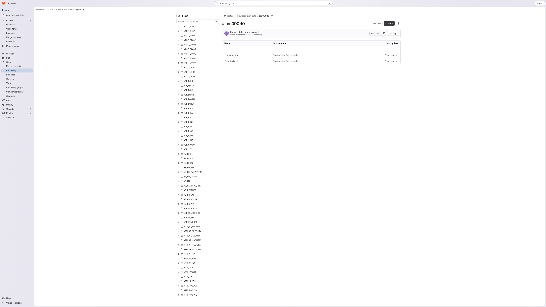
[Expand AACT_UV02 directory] (178, 72)
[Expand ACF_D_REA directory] (178, 104)
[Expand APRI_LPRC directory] (178, 267)
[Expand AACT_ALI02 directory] (178, 31)
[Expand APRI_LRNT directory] (178, 276)
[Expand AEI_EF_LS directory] (178, 158)
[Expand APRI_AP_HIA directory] (178, 254)
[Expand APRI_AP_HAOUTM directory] (178, 240)
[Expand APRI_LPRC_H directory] (178, 272)
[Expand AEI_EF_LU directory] (178, 163)
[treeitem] (198, 26)
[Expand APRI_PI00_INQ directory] (178, 295)
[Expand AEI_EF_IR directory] (178, 154)
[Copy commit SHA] (384, 33)
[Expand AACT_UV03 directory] (178, 76)
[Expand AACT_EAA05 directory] (178, 54)
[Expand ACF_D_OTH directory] (178, 99)
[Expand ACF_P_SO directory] (178, 131)
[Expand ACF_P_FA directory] (178, 113)
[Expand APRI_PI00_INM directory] (178, 290)
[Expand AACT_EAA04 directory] (178, 49)
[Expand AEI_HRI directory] (178, 181)
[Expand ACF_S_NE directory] (178, 140)
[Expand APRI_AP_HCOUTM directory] (178, 249)
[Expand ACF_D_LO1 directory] (178, 95)
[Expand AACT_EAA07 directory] (178, 63)
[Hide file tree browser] (178, 16)
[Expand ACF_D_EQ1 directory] (178, 85)
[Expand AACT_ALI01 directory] (178, 26)
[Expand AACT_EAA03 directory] (178, 44)
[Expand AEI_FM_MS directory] (178, 167)
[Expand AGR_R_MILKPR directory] (178, 222)
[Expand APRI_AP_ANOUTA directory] (178, 226)
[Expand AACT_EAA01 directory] (178, 35)
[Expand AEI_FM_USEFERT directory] (178, 176)
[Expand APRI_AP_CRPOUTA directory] (178, 231)
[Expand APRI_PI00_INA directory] (178, 286)
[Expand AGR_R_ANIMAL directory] (178, 217)
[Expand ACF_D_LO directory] (178, 90)
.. (224, 49)
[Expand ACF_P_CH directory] (178, 108)
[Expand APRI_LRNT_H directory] (178, 281)
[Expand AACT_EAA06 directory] (178, 58)
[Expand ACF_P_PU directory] (178, 126)
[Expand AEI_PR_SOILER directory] (178, 199)
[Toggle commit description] (260, 32)
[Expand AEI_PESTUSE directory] (178, 190)
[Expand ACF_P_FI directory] (178, 117)
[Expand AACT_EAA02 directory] (178, 40)
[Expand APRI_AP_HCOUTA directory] (178, 245)
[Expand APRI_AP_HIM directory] (178, 258)
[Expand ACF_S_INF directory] (178, 135)
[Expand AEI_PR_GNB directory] (178, 195)
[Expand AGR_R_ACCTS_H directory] (178, 213)
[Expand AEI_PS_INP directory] (178, 204)
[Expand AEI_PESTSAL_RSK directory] (178, 185)
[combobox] (197, 21)
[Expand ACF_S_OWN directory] (178, 145)
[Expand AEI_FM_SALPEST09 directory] (178, 172)
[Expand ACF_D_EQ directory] (178, 81)
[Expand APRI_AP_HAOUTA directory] (178, 235)
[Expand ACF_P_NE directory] (178, 122)
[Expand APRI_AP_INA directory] (178, 263)
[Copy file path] (272, 16)
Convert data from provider (243, 32)
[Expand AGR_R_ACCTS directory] (178, 208)
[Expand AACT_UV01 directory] (178, 67)
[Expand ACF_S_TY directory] (178, 149)
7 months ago (257, 35)
